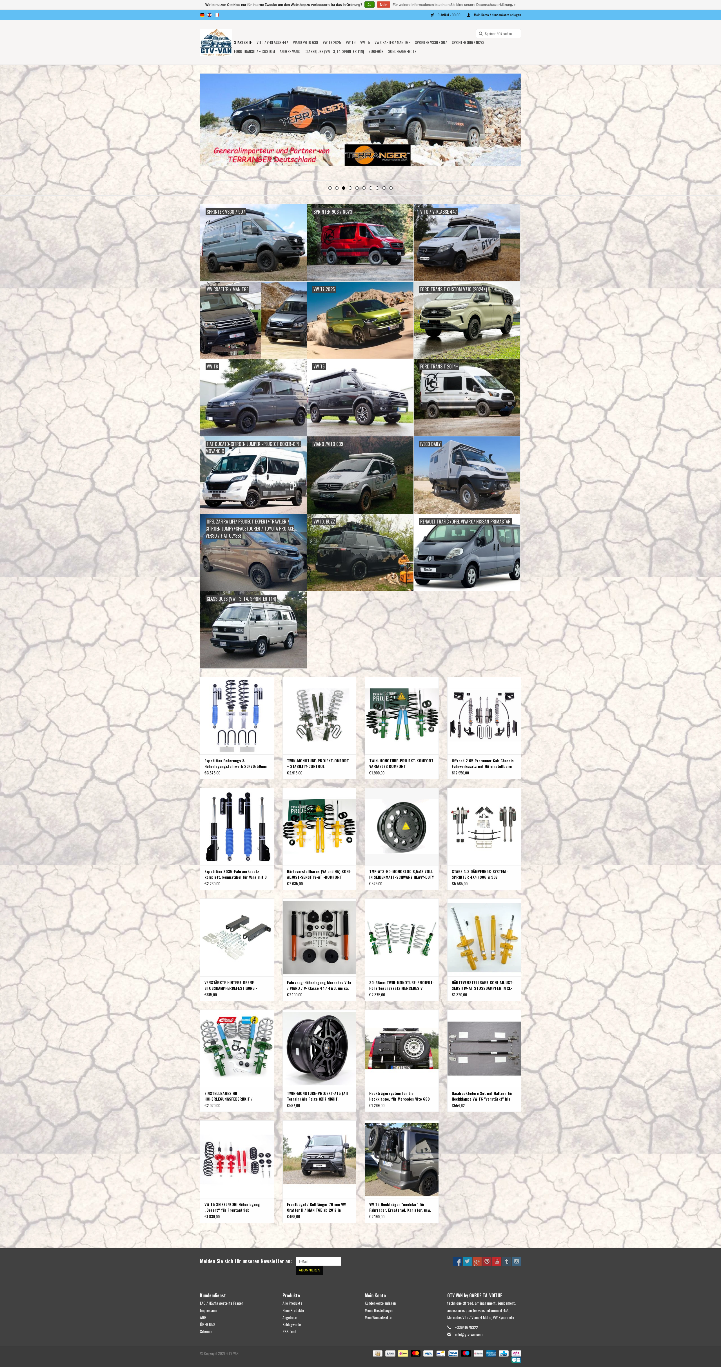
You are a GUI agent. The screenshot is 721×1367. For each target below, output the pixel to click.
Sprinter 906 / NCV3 (468, 42)
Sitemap (206, 1331)
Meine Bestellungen (379, 1310)
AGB (203, 1317)
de (202, 15)
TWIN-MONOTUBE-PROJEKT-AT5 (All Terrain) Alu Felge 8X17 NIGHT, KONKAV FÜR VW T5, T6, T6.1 (317, 1096)
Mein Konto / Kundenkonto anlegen (497, 14)
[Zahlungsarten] (377, 1353)
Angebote (289, 1317)
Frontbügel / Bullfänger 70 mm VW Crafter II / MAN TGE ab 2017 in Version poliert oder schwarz (316, 1207)
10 (391, 188)
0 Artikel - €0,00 (449, 14)
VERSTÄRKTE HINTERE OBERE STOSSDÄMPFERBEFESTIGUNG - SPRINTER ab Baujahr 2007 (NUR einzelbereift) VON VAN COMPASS (232, 985)
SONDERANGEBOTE (402, 51)
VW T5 (365, 42)
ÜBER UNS (207, 1324)
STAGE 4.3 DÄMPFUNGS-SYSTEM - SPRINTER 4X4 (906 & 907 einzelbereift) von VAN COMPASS (480, 874)
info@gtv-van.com (468, 1334)
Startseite (243, 42)
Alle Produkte (292, 1303)
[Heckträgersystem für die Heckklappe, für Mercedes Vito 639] (402, 1048)
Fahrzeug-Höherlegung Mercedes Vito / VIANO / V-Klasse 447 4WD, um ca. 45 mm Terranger (319, 985)
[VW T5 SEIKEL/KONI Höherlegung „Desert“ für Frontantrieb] (237, 1159)
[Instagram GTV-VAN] (516, 1261)
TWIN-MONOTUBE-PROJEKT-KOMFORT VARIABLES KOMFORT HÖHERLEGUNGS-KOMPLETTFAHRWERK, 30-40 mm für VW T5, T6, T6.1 (401, 763)
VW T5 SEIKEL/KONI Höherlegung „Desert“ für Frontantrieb (232, 1207)
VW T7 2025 (332, 42)
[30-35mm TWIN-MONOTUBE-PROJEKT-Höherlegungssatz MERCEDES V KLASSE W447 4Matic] (402, 937)
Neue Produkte (293, 1310)
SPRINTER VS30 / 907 (431, 42)
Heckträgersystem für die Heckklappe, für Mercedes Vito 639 (399, 1096)
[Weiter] (510, 127)
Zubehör (376, 51)
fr (217, 15)
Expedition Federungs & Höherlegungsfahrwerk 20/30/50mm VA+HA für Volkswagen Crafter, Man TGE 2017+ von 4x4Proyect (235, 763)
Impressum (208, 1310)
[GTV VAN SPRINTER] (360, 122)
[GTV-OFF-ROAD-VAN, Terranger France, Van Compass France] (216, 42)
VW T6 (350, 42)
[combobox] (498, 33)
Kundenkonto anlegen (380, 1303)
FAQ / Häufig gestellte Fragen (221, 1303)
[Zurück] (211, 127)
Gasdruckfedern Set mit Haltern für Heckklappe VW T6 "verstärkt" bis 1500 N (482, 1096)
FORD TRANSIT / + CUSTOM (254, 51)
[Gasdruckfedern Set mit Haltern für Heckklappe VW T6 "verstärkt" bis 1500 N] (484, 1048)
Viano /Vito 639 (305, 42)
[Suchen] (479, 34)
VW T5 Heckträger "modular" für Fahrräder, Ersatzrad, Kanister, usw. (400, 1207)
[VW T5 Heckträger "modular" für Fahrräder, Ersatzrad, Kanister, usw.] (402, 1159)
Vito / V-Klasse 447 (272, 42)
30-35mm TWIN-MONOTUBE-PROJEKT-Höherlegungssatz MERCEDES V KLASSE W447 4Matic (401, 985)
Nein (383, 5)
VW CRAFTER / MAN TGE (392, 42)
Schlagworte (291, 1324)
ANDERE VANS (290, 51)
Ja (369, 5)
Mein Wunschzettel (378, 1317)
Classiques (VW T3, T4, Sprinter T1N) (334, 51)
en (209, 15)
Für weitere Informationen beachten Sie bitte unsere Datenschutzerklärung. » (454, 5)
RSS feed (289, 1331)
